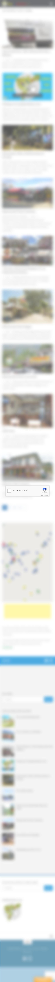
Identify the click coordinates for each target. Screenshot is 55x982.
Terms (46, 495)
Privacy (42, 495)
